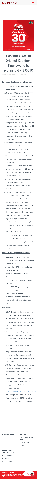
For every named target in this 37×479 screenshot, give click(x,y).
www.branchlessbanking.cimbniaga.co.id (21, 391)
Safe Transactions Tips (26, 439)
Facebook (8, 456)
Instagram (8, 461)
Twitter (6, 459)
